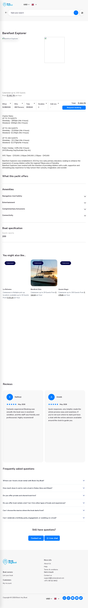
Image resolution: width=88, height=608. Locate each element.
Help (45, 566)
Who (16, 104)
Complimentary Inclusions (13, 209)
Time (28, 104)
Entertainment (8, 202)
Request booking (74, 107)
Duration (41, 104)
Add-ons (53, 104)
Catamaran (10, 263)
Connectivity (7, 215)
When (4, 104)
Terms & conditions (51, 569)
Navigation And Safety (12, 196)
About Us (47, 564)
